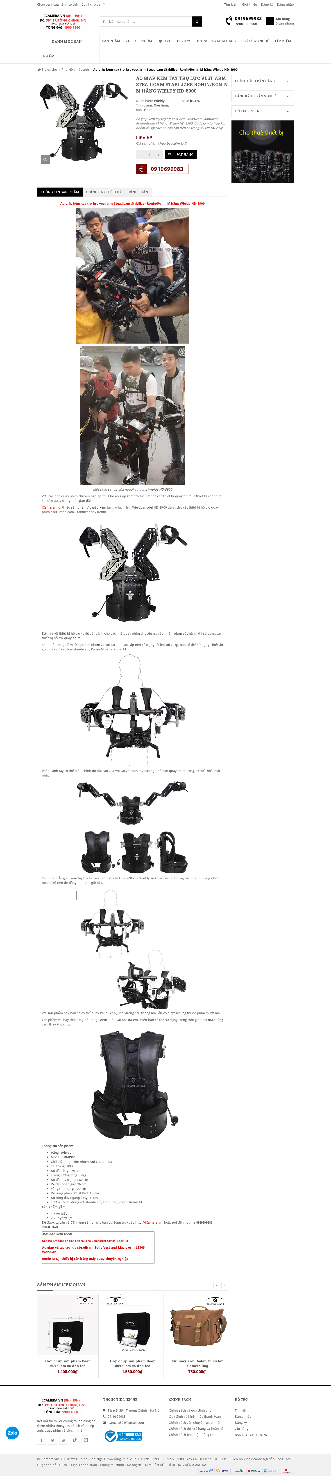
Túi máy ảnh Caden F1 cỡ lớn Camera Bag (198, 1363)
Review (183, 41)
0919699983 (167, 168)
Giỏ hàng (242, 1428)
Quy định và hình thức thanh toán (195, 1416)
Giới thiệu (249, 4)
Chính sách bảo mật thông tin (191, 1435)
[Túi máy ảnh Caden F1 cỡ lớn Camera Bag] (197, 1324)
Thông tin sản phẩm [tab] (60, 192)
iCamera (48, 507)
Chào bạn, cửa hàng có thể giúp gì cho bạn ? (71, 4)
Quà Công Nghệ (255, 41)
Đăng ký (267, 4)
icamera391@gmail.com (126, 1422)
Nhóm (146, 41)
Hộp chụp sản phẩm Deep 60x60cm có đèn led (68, 1363)
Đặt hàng (185, 154)
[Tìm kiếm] (197, 21)
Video (130, 41)
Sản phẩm (111, 41)
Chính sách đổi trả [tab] (104, 192)
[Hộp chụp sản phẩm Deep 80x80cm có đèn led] (132, 1324)
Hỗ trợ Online (248, 111)
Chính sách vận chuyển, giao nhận (195, 1422)
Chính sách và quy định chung (192, 1410)
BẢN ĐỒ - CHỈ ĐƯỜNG (251, 1435)
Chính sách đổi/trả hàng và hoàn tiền (197, 1428)
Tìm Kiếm (282, 41)
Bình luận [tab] (138, 192)
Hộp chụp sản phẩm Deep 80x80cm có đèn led (132, 1363)
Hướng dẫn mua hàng (215, 41)
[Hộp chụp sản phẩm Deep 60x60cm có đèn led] (67, 1324)
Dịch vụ (165, 41)
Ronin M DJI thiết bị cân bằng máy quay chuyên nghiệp (85, 1258)
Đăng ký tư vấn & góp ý (256, 96)
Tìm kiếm (231, 4)
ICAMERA (199, 1465)
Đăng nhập (285, 4)
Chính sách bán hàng (255, 81)
